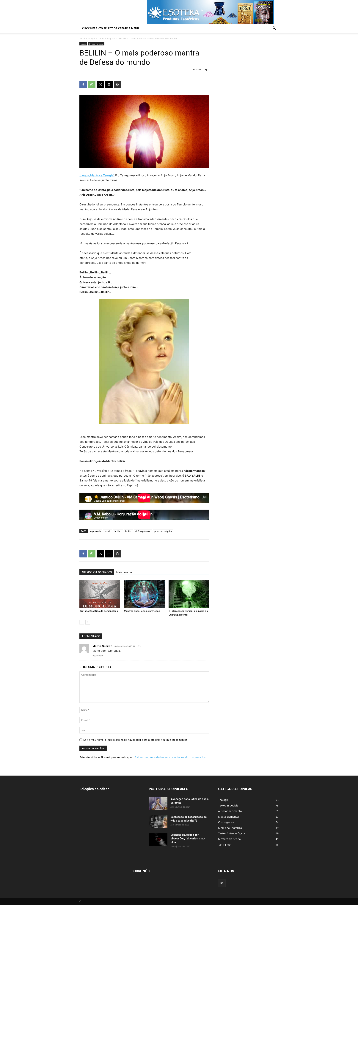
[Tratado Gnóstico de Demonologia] (99, 594)
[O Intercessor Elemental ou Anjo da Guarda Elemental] (189, 594)
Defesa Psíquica (106, 38)
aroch (107, 531)
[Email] (109, 84)
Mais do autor (124, 572)
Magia (91, 38)
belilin (128, 531)
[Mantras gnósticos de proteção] (144, 594)
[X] (100, 84)
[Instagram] (222, 883)
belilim (117, 531)
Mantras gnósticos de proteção (142, 611)
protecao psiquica (163, 531)
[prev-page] (81, 622)
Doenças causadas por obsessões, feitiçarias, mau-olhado (187, 838)
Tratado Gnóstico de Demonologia (98, 611)
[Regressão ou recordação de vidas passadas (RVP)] (158, 821)
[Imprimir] (117, 84)
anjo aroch (95, 531)
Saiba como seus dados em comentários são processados (170, 757)
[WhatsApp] (91, 84)
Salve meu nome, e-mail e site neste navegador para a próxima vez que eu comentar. (135, 739)
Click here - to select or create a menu (110, 28)
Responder (97, 655)
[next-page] (87, 622)
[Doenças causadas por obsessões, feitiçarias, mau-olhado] (158, 839)
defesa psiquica (142, 531)
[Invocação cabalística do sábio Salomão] (158, 803)
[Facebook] (83, 84)
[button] (274, 28)
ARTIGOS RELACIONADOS (97, 572)
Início (82, 38)
